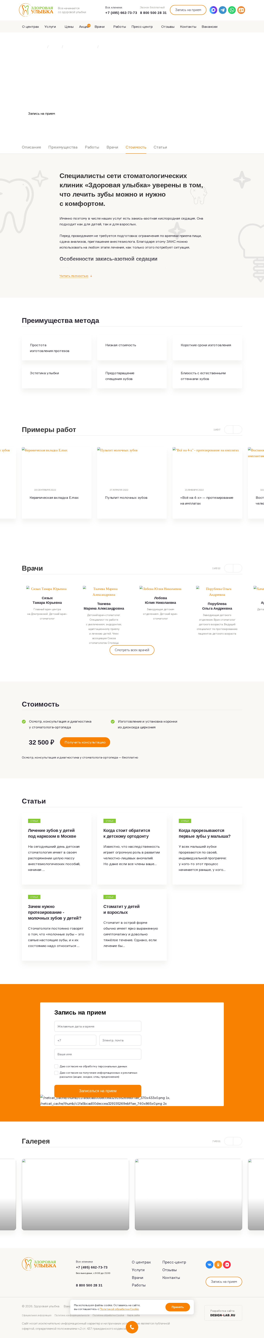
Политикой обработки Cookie (119, 1309)
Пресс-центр (142, 26)
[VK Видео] (227, 1264)
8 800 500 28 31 (153, 13)
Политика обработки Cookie (108, 1315)
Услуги (50, 26)
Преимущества (62, 147)
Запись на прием (188, 10)
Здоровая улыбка (33, 46)
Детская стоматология (80, 46)
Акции (84, 26)
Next (248, 487)
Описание (31, 147)
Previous (16, 616)
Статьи (160, 147)
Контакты (188, 26)
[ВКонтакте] (209, 1264)
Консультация (83, 113)
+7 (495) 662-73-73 (121, 13)
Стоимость (136, 147)
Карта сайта (133, 1315)
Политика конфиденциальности (72, 1315)
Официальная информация (36, 1315)
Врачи (100, 26)
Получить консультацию (85, 742)
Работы (119, 26)
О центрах (30, 26)
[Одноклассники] (218, 1264)
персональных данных (112, 1066)
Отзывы (168, 26)
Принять (178, 1307)
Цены (69, 26)
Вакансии (209, 26)
